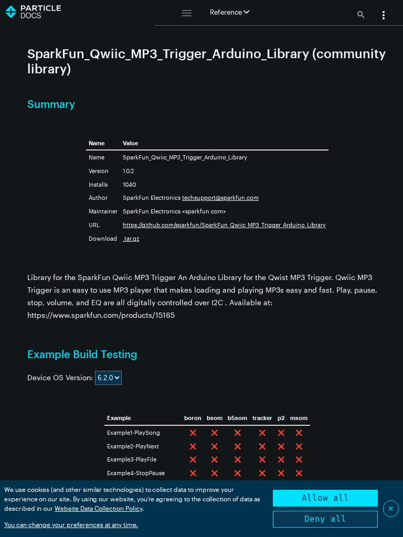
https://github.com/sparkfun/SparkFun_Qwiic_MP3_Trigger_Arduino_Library (224, 224)
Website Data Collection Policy (98, 508)
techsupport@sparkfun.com (220, 197)
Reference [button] (226, 12)
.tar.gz (131, 238)
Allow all (325, 498)
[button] (383, 16)
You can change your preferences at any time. (71, 524)
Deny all (325, 519)
